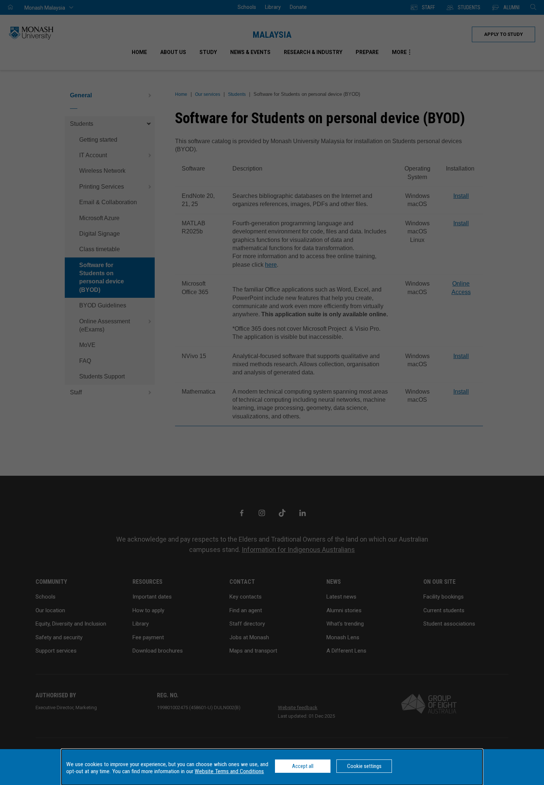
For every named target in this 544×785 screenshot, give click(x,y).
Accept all (302, 766)
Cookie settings (364, 766)
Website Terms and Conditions (229, 771)
